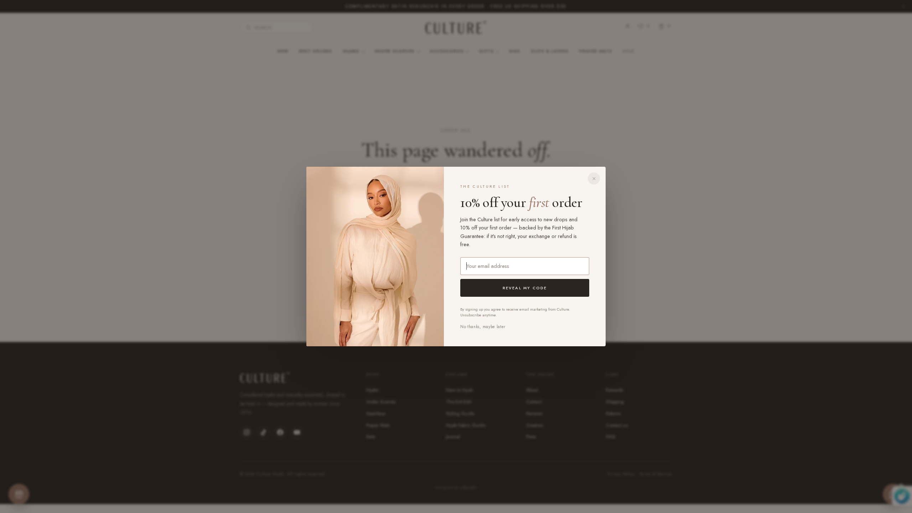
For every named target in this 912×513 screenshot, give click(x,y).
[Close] (594, 178)
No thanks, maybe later (483, 327)
